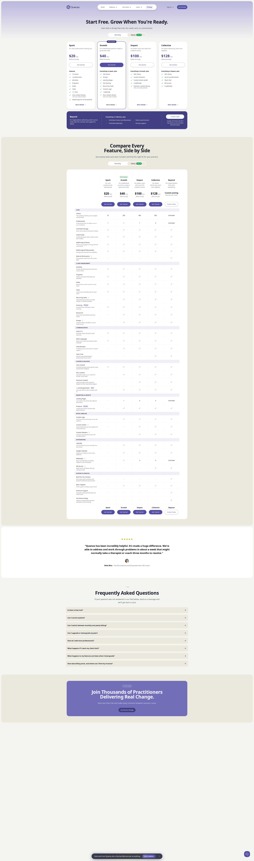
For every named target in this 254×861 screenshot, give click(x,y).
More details (80, 105)
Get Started (81, 65)
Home (103, 7)
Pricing (149, 7)
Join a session (149, 856)
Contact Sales (175, 117)
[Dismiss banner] (159, 856)
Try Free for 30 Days (127, 710)
